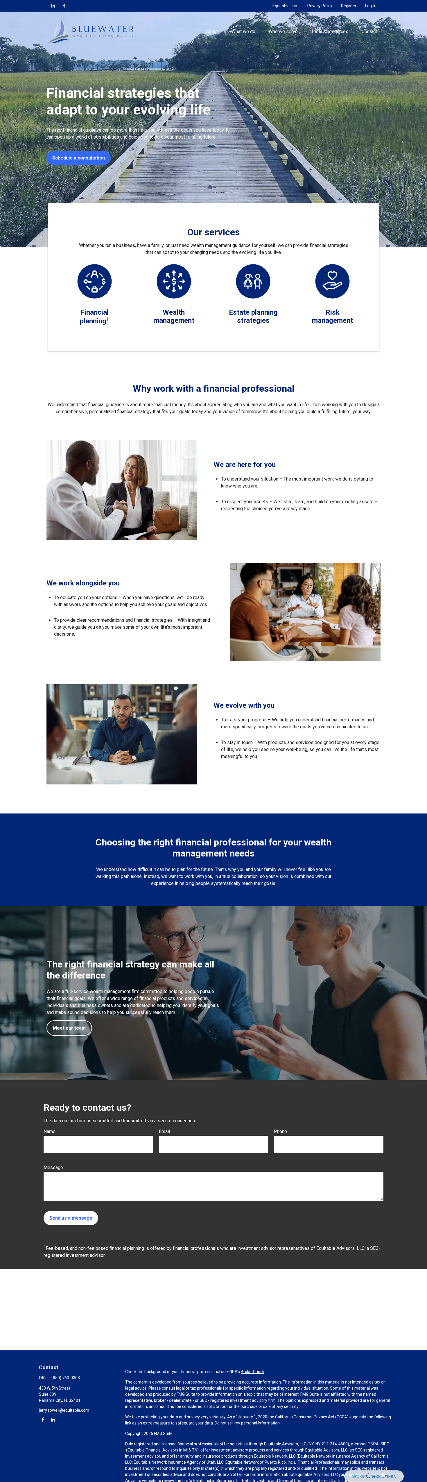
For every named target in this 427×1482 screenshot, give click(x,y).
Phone (280, 1131)
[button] (212, 31)
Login (370, 5)
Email (164, 1131)
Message (53, 1167)
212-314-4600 (335, 1444)
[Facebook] (64, 6)
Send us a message (70, 1218)
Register (348, 5)
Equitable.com (285, 5)
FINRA (373, 1444)
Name (49, 1131)
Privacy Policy (319, 5)
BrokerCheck (252, 1371)
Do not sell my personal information (247, 1423)
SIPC (385, 1444)
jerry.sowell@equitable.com (64, 1410)
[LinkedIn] (53, 6)
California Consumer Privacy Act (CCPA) (312, 1417)
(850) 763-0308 (65, 1377)
